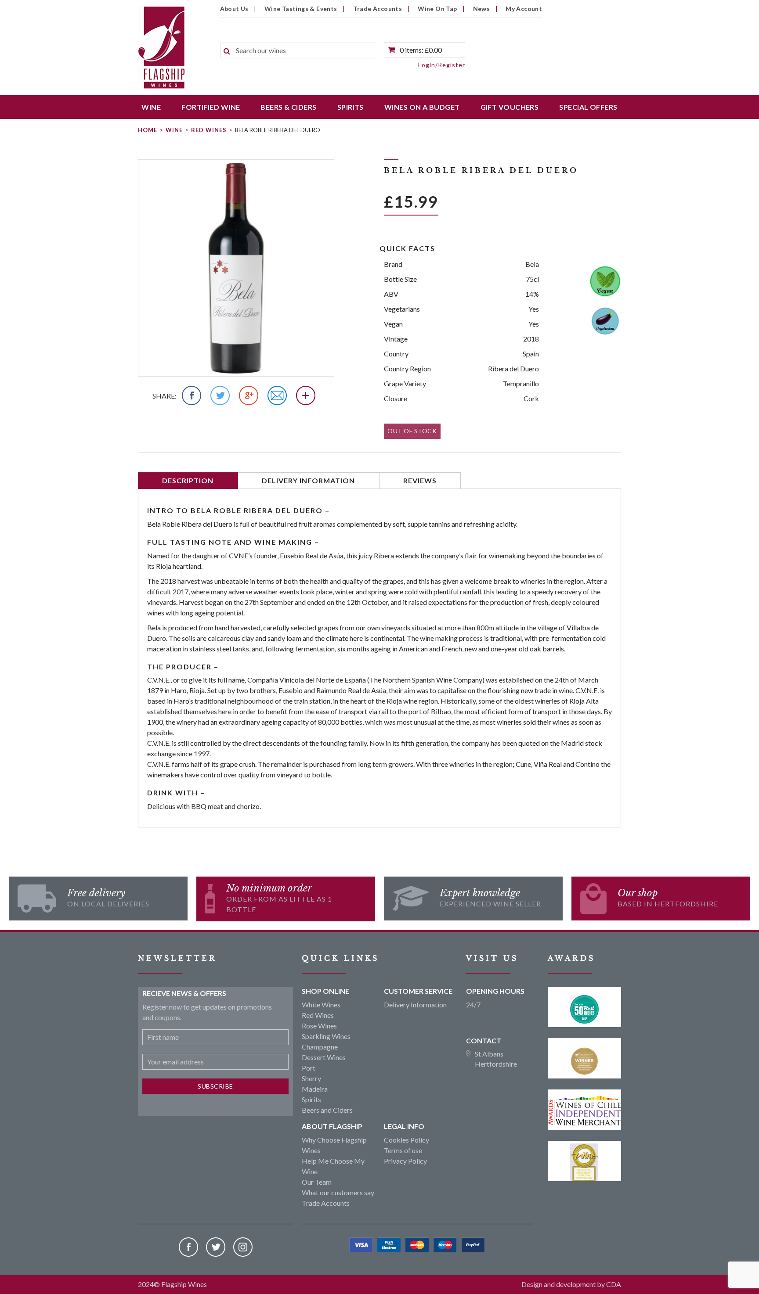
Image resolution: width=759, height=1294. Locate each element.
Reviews (420, 480)
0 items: (421, 50)
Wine (151, 107)
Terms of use (403, 1150)
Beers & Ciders (288, 107)
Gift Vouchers (510, 107)
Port (308, 1068)
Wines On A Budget (422, 107)
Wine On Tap (437, 8)
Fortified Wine (210, 107)
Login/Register (441, 64)
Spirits (350, 107)
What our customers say (338, 1192)
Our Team (317, 1182)
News (481, 8)
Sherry (311, 1078)
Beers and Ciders (327, 1110)
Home (147, 129)
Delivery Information (308, 480)
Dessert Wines (324, 1057)
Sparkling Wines (326, 1036)
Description (187, 480)
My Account (524, 8)
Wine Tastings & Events (300, 8)
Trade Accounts (377, 8)
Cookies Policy (406, 1140)
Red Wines (209, 129)
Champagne (320, 1046)
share (163, 396)
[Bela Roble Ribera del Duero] (236, 268)
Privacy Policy (405, 1161)
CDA (613, 1284)
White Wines (321, 1004)
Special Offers (588, 107)
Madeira (315, 1089)
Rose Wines (319, 1025)
